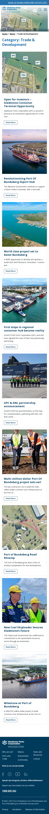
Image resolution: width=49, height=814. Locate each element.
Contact (36, 759)
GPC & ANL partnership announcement (19, 404)
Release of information (35, 809)
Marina (21, 752)
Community (23, 760)
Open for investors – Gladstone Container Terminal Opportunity (19, 103)
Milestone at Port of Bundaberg (17, 704)
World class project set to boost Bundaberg (21, 253)
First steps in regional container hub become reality (24, 328)
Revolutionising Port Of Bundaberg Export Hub (20, 180)
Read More (11, 122)
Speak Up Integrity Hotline (19, 2)
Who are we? (7, 752)
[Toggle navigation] (45, 9)
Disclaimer (16, 809)
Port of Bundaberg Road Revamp (20, 556)
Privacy (5, 809)
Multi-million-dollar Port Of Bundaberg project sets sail (23, 480)
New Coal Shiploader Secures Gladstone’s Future (23, 629)
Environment (23, 756)
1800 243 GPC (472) (38, 2)
